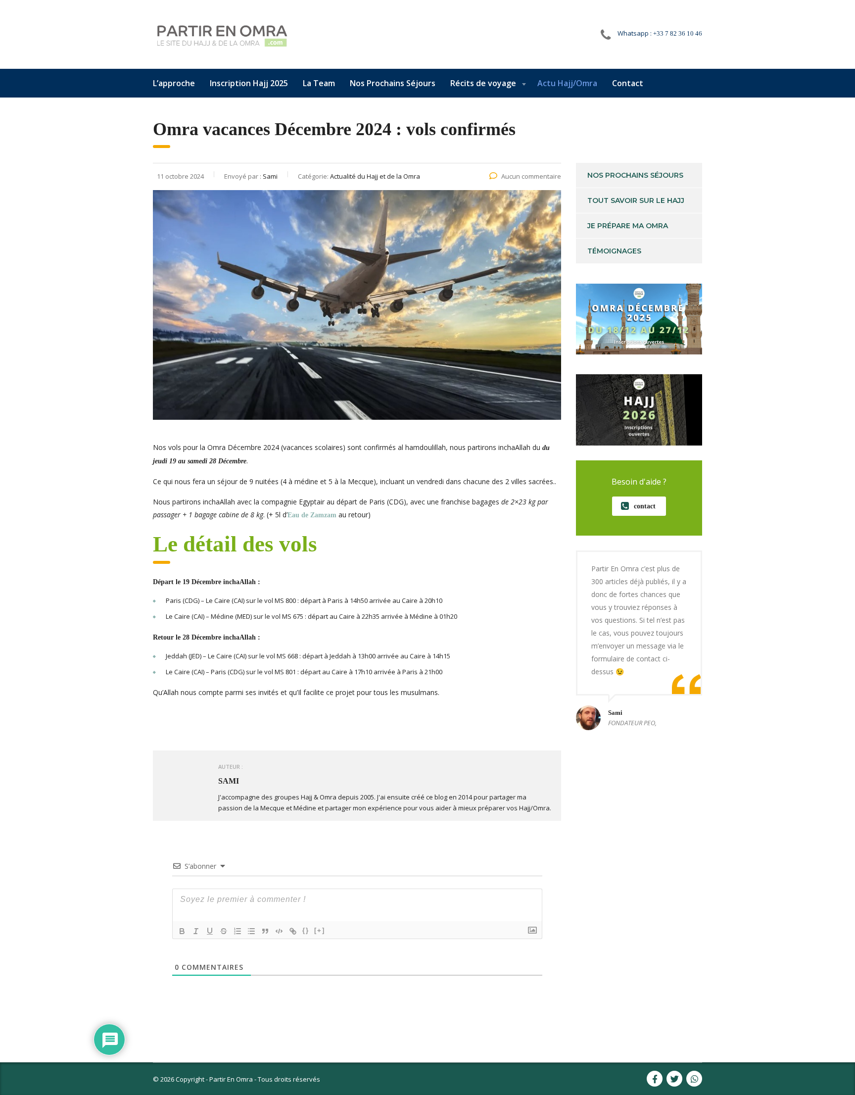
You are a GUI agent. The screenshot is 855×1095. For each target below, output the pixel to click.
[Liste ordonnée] (237, 931)
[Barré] (224, 931)
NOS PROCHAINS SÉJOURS (635, 175)
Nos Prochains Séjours (392, 83)
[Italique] (196, 931)
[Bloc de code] (279, 931)
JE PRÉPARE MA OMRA (627, 225)
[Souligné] (210, 931)
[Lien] (293, 931)
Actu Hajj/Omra (567, 83)
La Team (319, 83)
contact (645, 506)
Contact (627, 83)
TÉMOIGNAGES (614, 251)
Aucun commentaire (531, 176)
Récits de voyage (483, 83)
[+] (319, 930)
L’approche (174, 83)
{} (305, 930)
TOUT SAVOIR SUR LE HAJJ (635, 200)
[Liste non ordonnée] (251, 931)
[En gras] (182, 931)
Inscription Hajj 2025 (249, 83)
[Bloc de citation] (265, 931)
